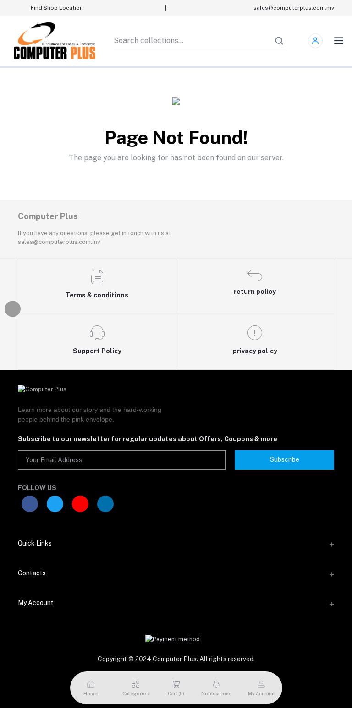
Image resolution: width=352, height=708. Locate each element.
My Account (36, 602)
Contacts (32, 573)
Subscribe (284, 459)
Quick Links (35, 543)
